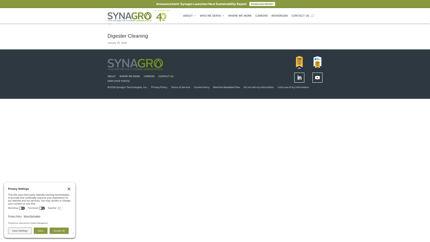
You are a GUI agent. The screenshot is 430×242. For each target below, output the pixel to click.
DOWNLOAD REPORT (262, 4)
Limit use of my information (293, 87)
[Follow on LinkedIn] (299, 78)
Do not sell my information (259, 87)
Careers (261, 15)
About (188, 15)
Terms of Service (180, 87)
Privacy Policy (159, 87)
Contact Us (300, 15)
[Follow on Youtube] (317, 78)
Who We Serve (210, 15)
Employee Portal (119, 80)
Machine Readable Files (226, 87)
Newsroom (279, 15)
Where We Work (240, 15)
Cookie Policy (201, 87)
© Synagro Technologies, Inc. (127, 87)
